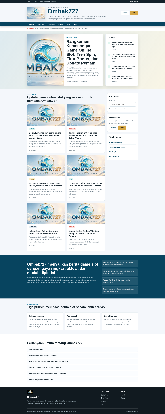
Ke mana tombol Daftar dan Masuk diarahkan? (45, 367)
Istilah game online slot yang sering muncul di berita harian (122, 77)
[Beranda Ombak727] (36, 13)
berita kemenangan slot (42, 28)
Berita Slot (41, 24)
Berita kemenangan (116, 143)
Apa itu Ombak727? (36, 349)
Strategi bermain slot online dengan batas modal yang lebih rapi (123, 45)
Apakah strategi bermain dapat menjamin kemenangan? (49, 361)
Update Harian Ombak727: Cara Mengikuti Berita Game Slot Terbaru (84, 233)
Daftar (134, 13)
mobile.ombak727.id (132, 411)
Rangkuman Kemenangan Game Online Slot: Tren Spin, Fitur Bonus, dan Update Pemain (82, 52)
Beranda (31, 24)
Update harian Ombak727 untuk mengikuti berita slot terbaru (123, 67)
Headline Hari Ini (71, 37)
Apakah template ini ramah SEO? (41, 380)
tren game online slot (57, 28)
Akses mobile (134, 1)
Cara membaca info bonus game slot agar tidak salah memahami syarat (123, 56)
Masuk (125, 13)
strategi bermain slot (71, 28)
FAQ (75, 24)
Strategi (60, 24)
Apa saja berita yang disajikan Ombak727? (44, 355)
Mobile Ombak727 (115, 156)
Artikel (69, 24)
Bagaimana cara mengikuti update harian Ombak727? (48, 373)
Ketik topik (112, 100)
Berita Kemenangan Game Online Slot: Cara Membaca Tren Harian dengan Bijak (45, 135)
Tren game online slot (117, 147)
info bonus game (83, 28)
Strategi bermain (115, 152)
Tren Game (51, 24)
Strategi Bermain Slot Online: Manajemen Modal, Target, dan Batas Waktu (83, 135)
